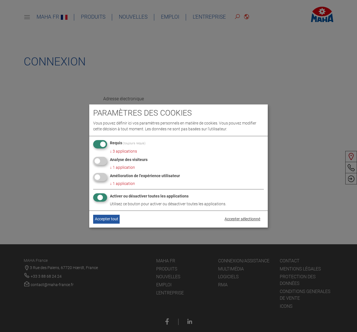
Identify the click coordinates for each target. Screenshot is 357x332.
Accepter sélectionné (242, 219)
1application (122, 167)
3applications (123, 151)
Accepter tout (106, 219)
